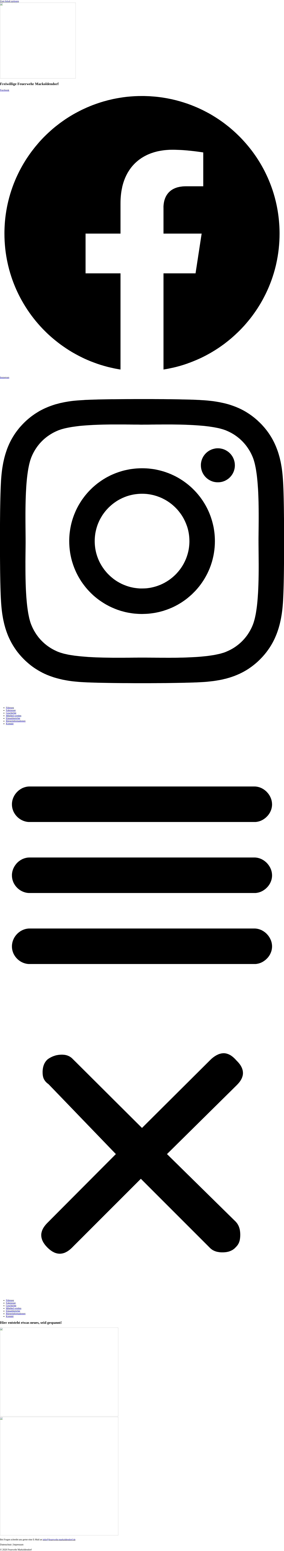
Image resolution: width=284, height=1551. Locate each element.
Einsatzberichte (13, 718)
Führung (10, 707)
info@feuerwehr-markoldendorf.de (59, 1539)
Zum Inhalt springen (9, 1)
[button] (142, 1012)
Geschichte (11, 713)
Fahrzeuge (11, 710)
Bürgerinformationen (15, 721)
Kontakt (9, 723)
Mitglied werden (13, 715)
